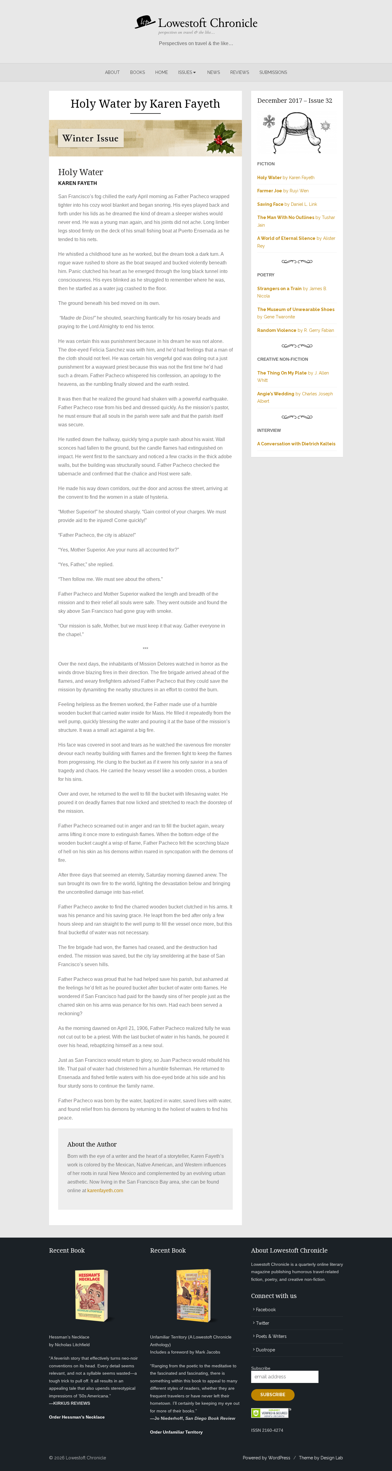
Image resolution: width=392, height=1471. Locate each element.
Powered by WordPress (266, 1457)
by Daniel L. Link (287, 204)
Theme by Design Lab (321, 1457)
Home (161, 72)
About (112, 72)
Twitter (262, 1323)
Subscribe (260, 1368)
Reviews (239, 72)
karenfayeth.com (105, 1190)
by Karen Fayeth (286, 177)
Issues (185, 72)
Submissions (273, 72)
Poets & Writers (271, 1336)
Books (137, 72)
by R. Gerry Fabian (295, 330)
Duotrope (265, 1349)
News (213, 72)
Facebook (266, 1309)
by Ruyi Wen (283, 190)
